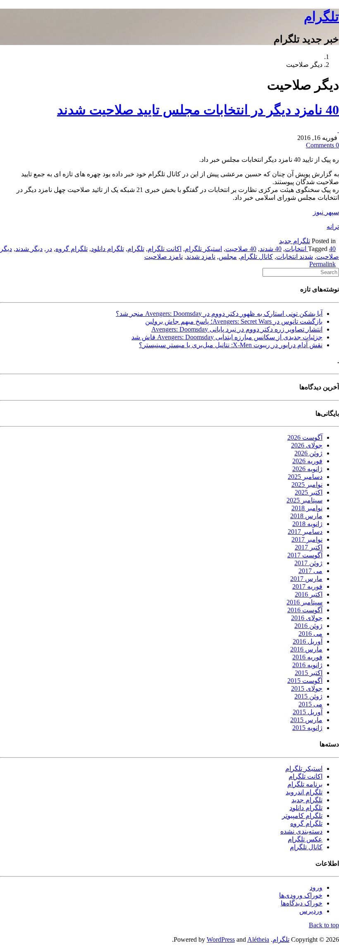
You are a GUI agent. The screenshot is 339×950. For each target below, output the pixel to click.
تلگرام (321, 16)
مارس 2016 (306, 649)
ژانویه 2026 (307, 468)
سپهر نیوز (326, 212)
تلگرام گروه (71, 248)
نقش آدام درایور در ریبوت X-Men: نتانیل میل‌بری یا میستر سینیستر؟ (230, 344)
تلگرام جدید (294, 240)
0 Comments (322, 145)
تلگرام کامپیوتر (302, 815)
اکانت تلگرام (164, 248)
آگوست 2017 (304, 555)
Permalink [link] (322, 264)
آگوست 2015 (304, 680)
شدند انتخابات (294, 256)
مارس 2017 (306, 578)
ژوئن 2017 (308, 562)
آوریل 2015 (307, 711)
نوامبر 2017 (306, 539)
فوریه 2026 (307, 460)
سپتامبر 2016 (304, 602)
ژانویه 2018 (307, 523)
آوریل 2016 (307, 641)
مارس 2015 (306, 719)
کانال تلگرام (256, 256)
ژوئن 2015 (308, 696)
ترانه (333, 226)
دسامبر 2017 (305, 531)
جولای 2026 (306, 445)
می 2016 (310, 633)
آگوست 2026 (304, 437)
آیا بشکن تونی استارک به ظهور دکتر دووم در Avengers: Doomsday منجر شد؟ (219, 313)
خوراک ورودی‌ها (300, 895)
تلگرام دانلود (107, 248)
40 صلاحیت (240, 248)
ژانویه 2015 (307, 727)
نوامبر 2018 (306, 508)
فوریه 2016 (307, 657)
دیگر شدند (29, 248)
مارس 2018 (306, 515)
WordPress (221, 939)
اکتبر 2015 (308, 672)
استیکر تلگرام (203, 248)
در (49, 248)
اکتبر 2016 (308, 594)
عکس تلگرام (305, 839)
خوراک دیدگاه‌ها (301, 903)
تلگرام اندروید (304, 792)
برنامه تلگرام (304, 784)
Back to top (324, 925)
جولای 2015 (306, 688)
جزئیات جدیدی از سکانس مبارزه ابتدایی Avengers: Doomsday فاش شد (226, 337)
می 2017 (310, 570)
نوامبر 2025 (306, 484)
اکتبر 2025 (308, 492)
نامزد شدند (200, 256)
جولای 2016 (306, 617)
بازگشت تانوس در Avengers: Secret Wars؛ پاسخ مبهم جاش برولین (233, 321)
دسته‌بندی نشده (301, 831)
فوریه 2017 (307, 586)
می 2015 (310, 704)
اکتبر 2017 (308, 547)
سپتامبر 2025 (304, 500)
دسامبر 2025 (305, 476)
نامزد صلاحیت (163, 256)
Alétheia (258, 939)
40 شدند (271, 248)
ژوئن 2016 (308, 625)
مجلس (228, 256)
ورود (316, 887)
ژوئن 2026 (308, 453)
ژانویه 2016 (307, 664)
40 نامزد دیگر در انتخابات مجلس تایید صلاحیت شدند (198, 109)
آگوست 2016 (304, 610)
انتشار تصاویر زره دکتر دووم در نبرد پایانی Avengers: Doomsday (236, 329)
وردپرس (310, 910)
